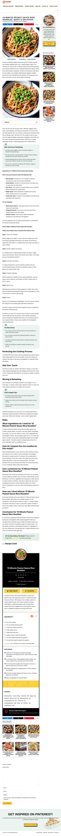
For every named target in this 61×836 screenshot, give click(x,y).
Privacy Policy (54, 6)
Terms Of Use (50, 832)
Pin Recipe (30, 591)
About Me (45, 832)
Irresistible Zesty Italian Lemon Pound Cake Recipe (33, 753)
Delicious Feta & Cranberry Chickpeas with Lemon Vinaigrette (21, 736)
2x (34, 616)
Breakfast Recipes (8, 6)
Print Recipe (22, 59)
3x (36, 616)
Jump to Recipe (12, 59)
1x (31, 616)
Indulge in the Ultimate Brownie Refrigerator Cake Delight (20, 754)
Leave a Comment (22, 21)
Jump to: (6, 122)
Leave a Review (31, 59)
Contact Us (45, 6)
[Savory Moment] (6, 2)
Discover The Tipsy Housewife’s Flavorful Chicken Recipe (8, 754)
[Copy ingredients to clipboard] (12, 616)
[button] (57, 10)
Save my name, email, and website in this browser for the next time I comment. (20, 798)
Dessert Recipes (29, 6)
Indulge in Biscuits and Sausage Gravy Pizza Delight (33, 736)
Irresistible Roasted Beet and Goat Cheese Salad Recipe (8, 736)
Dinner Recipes (19, 6)
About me (38, 6)
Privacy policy (39, 832)
